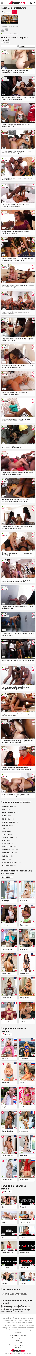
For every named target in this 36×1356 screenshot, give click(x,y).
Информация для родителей (18, 1345)
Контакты (18, 1347)
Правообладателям (18, 1338)
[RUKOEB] (17, 2)
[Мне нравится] (2, 31)
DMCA (18, 1340)
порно (11, 1353)
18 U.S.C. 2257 (18, 1342)
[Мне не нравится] (6, 31)
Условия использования (18, 1335)
